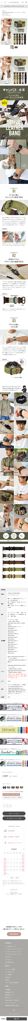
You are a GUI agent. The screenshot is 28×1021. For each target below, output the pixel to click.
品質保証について (9, 992)
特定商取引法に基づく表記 (11, 1005)
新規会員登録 (14, 934)
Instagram (7, 977)
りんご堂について (9, 972)
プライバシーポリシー (10, 1003)
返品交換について (9, 995)
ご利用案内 (8, 989)
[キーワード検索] (5, 2)
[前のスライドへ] (1, 6)
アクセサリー (8, 959)
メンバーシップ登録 (10, 969)
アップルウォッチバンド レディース (14, 949)
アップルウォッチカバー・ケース (13, 954)
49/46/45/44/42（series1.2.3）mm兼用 (12, 797)
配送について (8, 997)
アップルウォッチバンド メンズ (13, 951)
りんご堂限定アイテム (10, 946)
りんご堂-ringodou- (16, 1013)
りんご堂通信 (8, 974)
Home (3, 10)
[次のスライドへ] (26, 6)
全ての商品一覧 (9, 962)
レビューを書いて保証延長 (11, 982)
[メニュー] (2, 2)
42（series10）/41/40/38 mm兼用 (11, 794)
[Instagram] (14, 1010)
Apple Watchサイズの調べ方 (12, 1000)
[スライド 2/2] (16, 47)
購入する (16, 1018)
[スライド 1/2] (12, 47)
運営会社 (7, 980)
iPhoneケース (8, 957)
